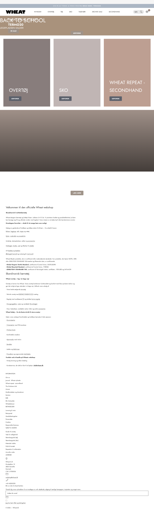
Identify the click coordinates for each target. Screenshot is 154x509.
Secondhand (114, 12)
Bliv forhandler (10, 401)
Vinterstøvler (10, 325)
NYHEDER (37, 12)
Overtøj (51, 12)
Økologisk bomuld (11, 254)
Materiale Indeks (11, 443)
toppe (22, 231)
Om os (8, 377)
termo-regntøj (36, 299)
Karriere (8, 395)
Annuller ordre (10, 452)
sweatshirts (22, 236)
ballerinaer (16, 349)
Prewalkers (10, 354)
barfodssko (27, 354)
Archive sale (97, 12)
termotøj (23, 289)
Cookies (8, 422)
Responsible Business (12, 425)
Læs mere (77, 193)
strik (18, 231)
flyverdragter (33, 304)
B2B (7, 398)
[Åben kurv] (147, 11)
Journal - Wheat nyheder (13, 380)
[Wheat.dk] (15, 12)
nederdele (13, 236)
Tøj (62, 12)
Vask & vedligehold (12, 434)
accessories (31, 241)
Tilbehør (82, 12)
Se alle (13, 31)
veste (19, 304)
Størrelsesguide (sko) (12, 440)
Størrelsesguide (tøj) (12, 437)
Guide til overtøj (11, 432)
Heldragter (9, 246)
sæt (19, 246)
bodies (15, 246)
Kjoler (7, 236)
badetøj (10, 251)
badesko (17, 251)
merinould (30, 254)
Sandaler (9, 344)
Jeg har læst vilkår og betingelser (16, 503)
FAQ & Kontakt (10, 446)
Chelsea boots (11, 330)
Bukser (8, 231)
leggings (13, 231)
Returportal (9, 413)
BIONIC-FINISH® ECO (26, 294)
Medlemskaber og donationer (15, 392)
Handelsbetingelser (11, 416)
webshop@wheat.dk (12, 477)
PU (23, 299)
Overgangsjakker (12, 304)
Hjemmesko (10, 339)
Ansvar (8, 389)
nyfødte (31, 246)
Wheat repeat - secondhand (14, 383)
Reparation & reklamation (13, 449)
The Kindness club (11, 386)
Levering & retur (11, 410)
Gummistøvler (11, 320)
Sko (70, 12)
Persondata (9, 419)
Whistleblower (10, 404)
